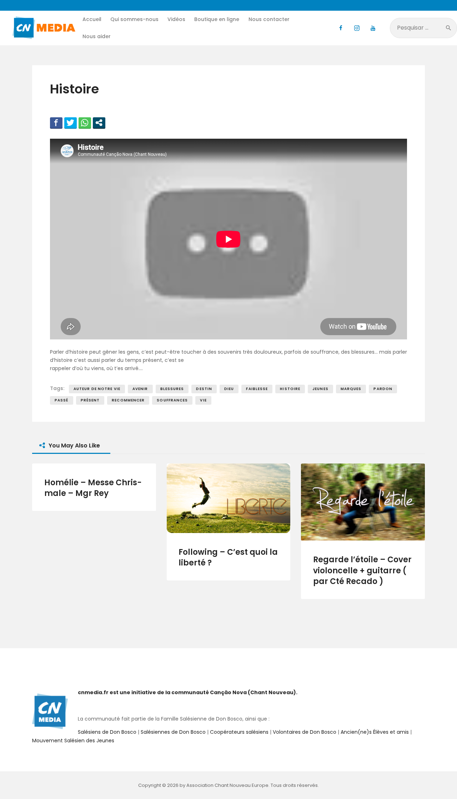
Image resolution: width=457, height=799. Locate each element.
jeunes (320, 388)
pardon (382, 388)
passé (62, 400)
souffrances (172, 400)
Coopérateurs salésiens (239, 732)
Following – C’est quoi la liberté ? (228, 557)
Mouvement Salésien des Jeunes (73, 740)
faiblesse (257, 388)
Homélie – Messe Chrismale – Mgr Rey (93, 488)
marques (351, 388)
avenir (140, 388)
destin (204, 388)
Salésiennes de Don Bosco (173, 732)
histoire (290, 388)
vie (203, 400)
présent (90, 400)
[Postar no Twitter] (70, 122)
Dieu (229, 388)
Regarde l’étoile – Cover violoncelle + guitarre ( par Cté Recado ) (362, 570)
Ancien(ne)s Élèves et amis (375, 732)
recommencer (128, 400)
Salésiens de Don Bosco (107, 732)
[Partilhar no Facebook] (56, 122)
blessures (172, 388)
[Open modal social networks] (99, 122)
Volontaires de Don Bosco (303, 732)
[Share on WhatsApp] (85, 122)
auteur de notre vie (97, 388)
